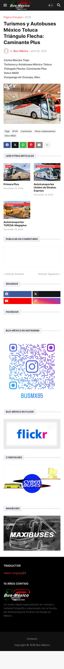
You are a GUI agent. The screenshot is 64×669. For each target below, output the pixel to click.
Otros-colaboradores (45, 131)
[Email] (39, 145)
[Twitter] (15, 145)
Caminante (26, 131)
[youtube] (18, 301)
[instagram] (47, 301)
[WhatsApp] (23, 145)
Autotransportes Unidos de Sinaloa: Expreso (45, 187)
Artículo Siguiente (48, 273)
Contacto (32, 638)
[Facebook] (7, 145)
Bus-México (43, 644)
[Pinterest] (31, 145)
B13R (28, 17)
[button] (5, 5)
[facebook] (18, 294)
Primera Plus (11, 184)
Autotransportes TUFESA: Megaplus (15, 224)
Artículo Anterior (15, 273)
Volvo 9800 (10, 135)
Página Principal (13, 17)
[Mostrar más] (47, 145)
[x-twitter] (47, 294)
